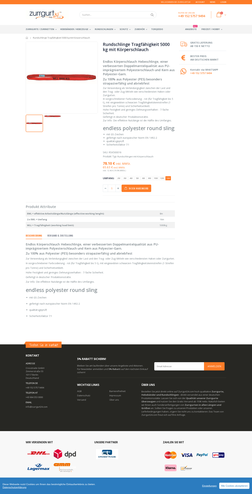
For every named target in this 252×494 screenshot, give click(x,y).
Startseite (27, 38)
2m (118, 178)
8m (149, 178)
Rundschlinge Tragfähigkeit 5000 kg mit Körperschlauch (136, 46)
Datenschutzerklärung (14, 487)
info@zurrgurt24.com (36, 406)
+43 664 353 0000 (34, 397)
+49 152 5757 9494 (201, 73)
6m (143, 178)
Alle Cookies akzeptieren (234, 485)
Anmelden (214, 366)
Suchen (152, 14)
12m (162, 178)
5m (137, 178)
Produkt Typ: (110, 156)
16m (168, 178)
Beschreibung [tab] (34, 235)
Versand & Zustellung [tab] (60, 235)
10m (156, 178)
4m (131, 178)
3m (125, 178)
